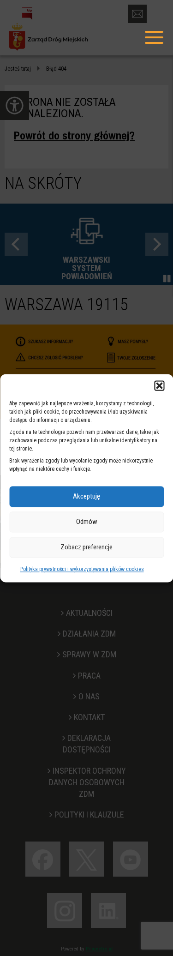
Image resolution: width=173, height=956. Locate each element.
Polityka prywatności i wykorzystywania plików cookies (82, 569)
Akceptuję (86, 496)
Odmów (86, 521)
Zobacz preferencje (86, 547)
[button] (159, 385)
